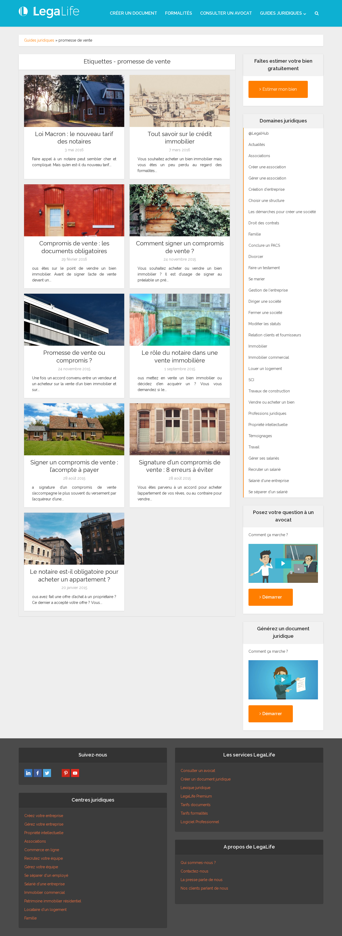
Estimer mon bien (279, 89)
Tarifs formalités (194, 813)
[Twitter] (47, 773)
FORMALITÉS (178, 13)
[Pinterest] (66, 773)
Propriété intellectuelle (43, 833)
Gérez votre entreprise (43, 824)
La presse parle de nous (202, 880)
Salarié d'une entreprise (44, 884)
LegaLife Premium (196, 796)
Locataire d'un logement (45, 909)
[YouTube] (75, 773)
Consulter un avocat (198, 770)
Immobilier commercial (44, 892)
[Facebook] (38, 773)
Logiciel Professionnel (200, 822)
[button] (283, 563)
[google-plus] (56, 773)
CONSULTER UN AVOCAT (226, 13)
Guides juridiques (39, 40)
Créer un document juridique (206, 779)
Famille (30, 918)
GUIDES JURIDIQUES (281, 13)
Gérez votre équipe (41, 867)
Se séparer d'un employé (46, 875)
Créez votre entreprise (43, 816)
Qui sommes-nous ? (198, 863)
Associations (35, 841)
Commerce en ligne (41, 850)
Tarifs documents (196, 805)
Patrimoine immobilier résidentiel (52, 901)
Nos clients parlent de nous (204, 888)
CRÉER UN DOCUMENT (133, 13)
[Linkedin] (28, 773)
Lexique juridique (195, 788)
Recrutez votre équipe (43, 858)
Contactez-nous (194, 871)
